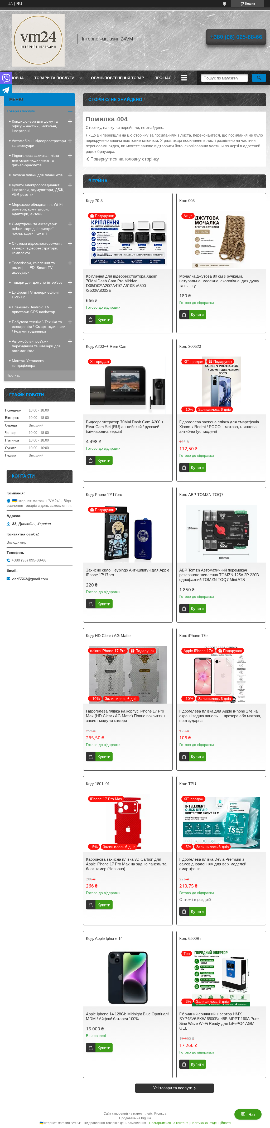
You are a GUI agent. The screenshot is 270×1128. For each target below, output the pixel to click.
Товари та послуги (54, 78)
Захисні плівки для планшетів (37, 175)
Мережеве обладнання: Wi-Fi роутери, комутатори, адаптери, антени (37, 209)
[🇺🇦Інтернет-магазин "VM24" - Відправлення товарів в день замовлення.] (38, 39)
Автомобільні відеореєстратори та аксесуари (39, 143)
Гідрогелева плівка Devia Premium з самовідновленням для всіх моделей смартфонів (212, 864)
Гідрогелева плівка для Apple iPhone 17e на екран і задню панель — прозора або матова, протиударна (220, 716)
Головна (14, 78)
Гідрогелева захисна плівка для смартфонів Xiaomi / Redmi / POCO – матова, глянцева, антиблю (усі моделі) (219, 427)
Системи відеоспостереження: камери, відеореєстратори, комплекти (38, 248)
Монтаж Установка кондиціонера (28, 363)
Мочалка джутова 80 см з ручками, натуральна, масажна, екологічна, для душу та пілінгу (219, 281)
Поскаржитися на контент (168, 1123)
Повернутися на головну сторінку (124, 159)
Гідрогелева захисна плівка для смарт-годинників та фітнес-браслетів (35, 160)
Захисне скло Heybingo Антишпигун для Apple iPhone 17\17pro (127, 572)
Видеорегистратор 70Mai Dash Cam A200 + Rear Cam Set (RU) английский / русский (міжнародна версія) (125, 427)
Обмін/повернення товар (117, 78)
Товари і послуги (21, 111)
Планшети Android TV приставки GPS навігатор (33, 309)
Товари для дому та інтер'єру (37, 282)
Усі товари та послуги (172, 1088)
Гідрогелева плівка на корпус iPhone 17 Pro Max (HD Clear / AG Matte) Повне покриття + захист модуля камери (126, 716)
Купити (104, 319)
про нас (163, 78)
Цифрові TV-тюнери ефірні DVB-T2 (35, 294)
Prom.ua (160, 1113)
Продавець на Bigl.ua (135, 1118)
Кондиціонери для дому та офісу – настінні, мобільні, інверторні (35, 126)
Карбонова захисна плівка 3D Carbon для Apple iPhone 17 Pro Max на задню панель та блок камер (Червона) (126, 864)
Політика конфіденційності (210, 1123)
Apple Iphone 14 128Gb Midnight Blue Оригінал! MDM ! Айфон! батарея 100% (127, 1016)
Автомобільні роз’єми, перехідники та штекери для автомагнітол (36, 346)
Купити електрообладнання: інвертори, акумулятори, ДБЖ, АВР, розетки (38, 190)
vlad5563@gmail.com (30, 579)
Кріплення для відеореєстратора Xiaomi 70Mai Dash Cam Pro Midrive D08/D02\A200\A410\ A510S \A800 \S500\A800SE (122, 283)
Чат (252, 1114)
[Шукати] (259, 78)
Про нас (14, 375)
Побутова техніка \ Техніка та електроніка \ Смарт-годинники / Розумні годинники (38, 326)
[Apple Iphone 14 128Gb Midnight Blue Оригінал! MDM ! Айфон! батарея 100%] (128, 977)
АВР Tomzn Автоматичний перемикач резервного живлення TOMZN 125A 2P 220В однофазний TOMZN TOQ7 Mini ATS (219, 575)
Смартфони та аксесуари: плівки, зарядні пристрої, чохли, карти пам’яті (34, 228)
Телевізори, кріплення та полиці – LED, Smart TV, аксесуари (33, 267)
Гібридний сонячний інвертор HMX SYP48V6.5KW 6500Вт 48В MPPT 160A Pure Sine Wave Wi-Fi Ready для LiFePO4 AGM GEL (219, 1021)
